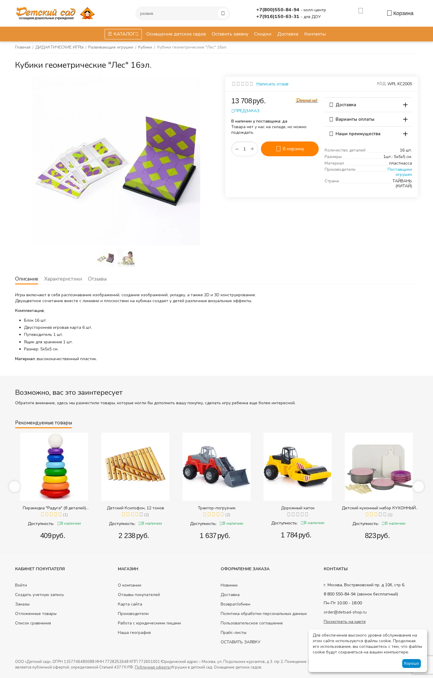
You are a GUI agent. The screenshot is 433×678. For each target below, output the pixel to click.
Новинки (229, 585)
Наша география (134, 632)
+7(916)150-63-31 (278, 16)
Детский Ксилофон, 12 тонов (135, 508)
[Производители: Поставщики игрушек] (307, 100)
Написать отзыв (272, 84)
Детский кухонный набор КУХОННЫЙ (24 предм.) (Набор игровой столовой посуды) (379, 508)
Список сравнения (33, 623)
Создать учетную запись (39, 595)
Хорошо (411, 663)
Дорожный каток (298, 508)
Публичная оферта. (153, 667)
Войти (21, 585)
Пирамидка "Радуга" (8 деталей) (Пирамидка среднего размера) (54, 508)
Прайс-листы (233, 632)
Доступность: (41, 523)
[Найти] (223, 13)
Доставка (230, 595)
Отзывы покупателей (139, 595)
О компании (129, 585)
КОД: (382, 83)
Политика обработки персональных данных (264, 613)
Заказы (22, 604)
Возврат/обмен (235, 604)
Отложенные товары (36, 613)
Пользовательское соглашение (252, 623)
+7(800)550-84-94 (278, 10)
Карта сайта (130, 604)
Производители (133, 613)
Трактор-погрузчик (216, 508)
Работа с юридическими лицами (149, 623)
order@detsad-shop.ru (345, 612)
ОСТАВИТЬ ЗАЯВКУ (240, 642)
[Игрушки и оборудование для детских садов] (56, 13)
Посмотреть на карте (345, 621)
